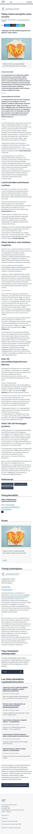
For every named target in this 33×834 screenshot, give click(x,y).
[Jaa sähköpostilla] (23, 25)
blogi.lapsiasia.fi (6, 509)
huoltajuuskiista (7, 484)
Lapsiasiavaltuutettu (23, 20)
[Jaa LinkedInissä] (8, 25)
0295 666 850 (5, 587)
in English (10, 827)
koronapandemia (20, 484)
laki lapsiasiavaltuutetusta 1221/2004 (16, 597)
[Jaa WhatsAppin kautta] (20, 25)
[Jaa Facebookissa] (5, 25)
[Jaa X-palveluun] (11, 25)
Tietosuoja (4, 818)
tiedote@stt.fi (5, 806)
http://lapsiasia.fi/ (6, 589)
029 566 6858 (9, 505)
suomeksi (4, 827)
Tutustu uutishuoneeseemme (15, 785)
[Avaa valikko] (11, 2)
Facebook (4, 815)
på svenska (17, 827)
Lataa (5, 560)
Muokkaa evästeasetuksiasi (9, 821)
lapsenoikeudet (7, 488)
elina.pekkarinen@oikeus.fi (10, 507)
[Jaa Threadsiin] (14, 25)
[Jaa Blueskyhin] (17, 25)
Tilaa (5, 672)
